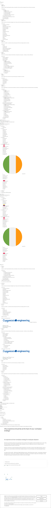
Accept (41, 496)
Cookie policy (8, 492)
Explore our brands (4, 316)
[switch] (7, 121)
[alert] (25, 463)
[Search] (0, 3)
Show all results (2, 415)
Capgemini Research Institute (5, 280)
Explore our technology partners (5, 318)
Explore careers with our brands (5, 348)
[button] (6, 192)
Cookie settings (9, 493)
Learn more (3, 8)
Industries (4, 20)
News (3, 74)
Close (1, 406)
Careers (4, 53)
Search (1, 402)
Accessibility (8, 491)
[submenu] (4, 283)
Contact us (8, 488)
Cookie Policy (7, 505)
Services (4, 41)
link (2, 20)
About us (4, 85)
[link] (7, 2)
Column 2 (7, 490)
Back (5, 61)
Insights (4, 5)
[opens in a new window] (25, 436)
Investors (8, 489)
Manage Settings (41, 498)
